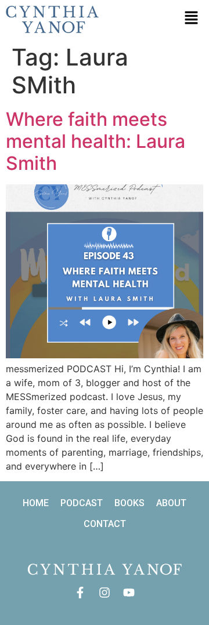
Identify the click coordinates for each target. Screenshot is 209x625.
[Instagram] (104, 592)
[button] (191, 18)
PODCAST (81, 502)
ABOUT (171, 502)
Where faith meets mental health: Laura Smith (95, 141)
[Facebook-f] (80, 592)
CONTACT (105, 523)
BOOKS (129, 502)
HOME (36, 502)
